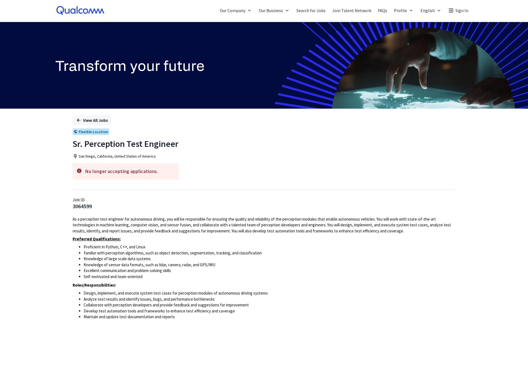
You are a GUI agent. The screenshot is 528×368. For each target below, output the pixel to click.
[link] (80, 10)
